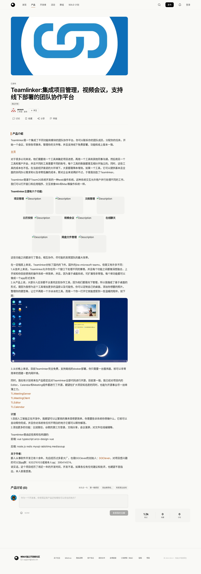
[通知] (180, 4)
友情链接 (113, 558)
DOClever (104, 458)
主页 (13, 151)
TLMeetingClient (20, 398)
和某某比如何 (121, 488)
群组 (62, 4)
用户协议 (90, 558)
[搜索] (159, 4)
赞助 (148, 558)
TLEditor (16, 402)
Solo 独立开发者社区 (30, 556)
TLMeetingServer (21, 393)
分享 (43, 118)
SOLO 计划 (74, 4)
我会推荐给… (107, 488)
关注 (35, 110)
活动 (53, 4)
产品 (33, 4)
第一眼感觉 (94, 488)
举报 (55, 118)
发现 (24, 4)
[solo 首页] (13, 5)
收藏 (30, 118)
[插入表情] (21, 513)
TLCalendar (17, 406)
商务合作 (102, 558)
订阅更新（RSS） (127, 558)
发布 (170, 4)
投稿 (140, 558)
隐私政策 (79, 558)
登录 (188, 4)
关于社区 (57, 558)
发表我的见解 (119, 513)
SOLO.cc (68, 558)
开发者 (43, 4)
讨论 (18, 118)
